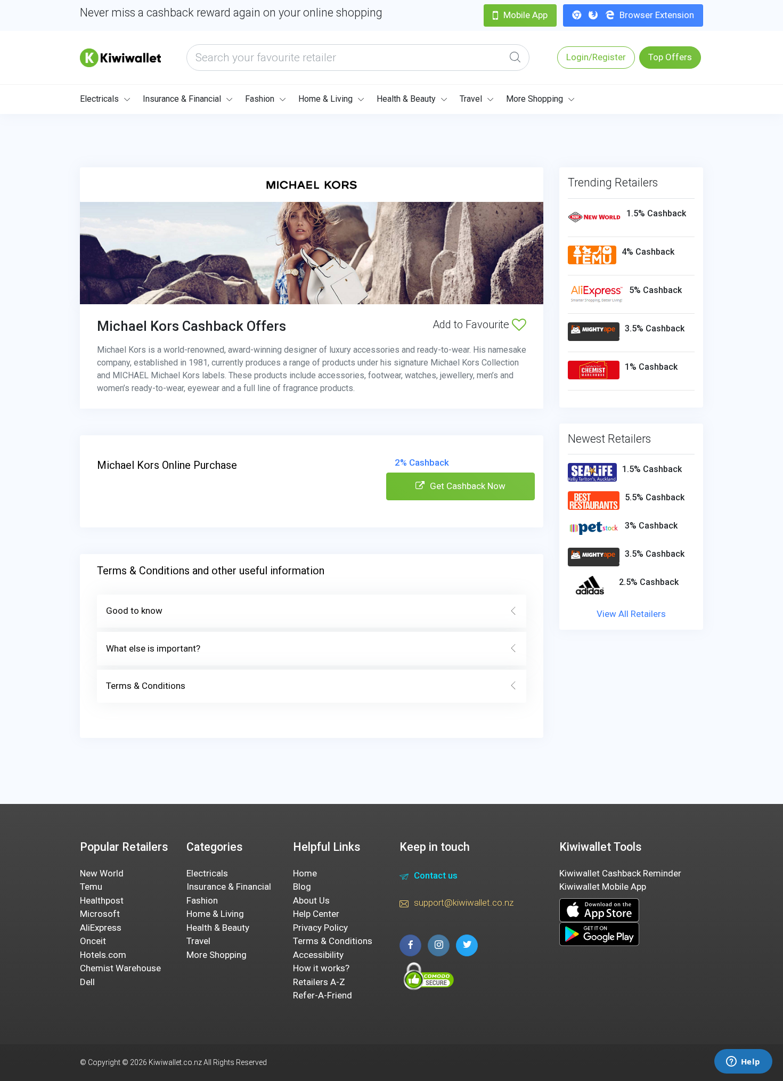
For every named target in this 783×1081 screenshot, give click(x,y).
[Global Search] (515, 57)
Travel (471, 99)
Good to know (134, 610)
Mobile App (525, 15)
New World (102, 873)
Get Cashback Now (467, 486)
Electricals (99, 99)
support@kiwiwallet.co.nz (463, 902)
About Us (311, 900)
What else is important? (153, 648)
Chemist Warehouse (120, 968)
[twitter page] (467, 945)
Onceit (93, 941)
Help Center (316, 913)
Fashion (259, 99)
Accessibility (318, 954)
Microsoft (100, 913)
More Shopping (534, 99)
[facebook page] (410, 945)
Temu (91, 886)
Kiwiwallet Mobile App (602, 886)
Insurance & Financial (182, 99)
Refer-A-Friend (322, 995)
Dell (87, 982)
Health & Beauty (406, 99)
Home (305, 873)
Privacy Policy (320, 927)
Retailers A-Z (319, 982)
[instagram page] (439, 945)
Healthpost (102, 900)
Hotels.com (103, 954)
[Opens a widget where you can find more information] (743, 1062)
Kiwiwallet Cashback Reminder (620, 873)
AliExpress (100, 927)
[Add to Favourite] (519, 324)
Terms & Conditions (145, 685)
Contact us (436, 875)
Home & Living (325, 99)
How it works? (321, 968)
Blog (302, 886)
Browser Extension (656, 15)
